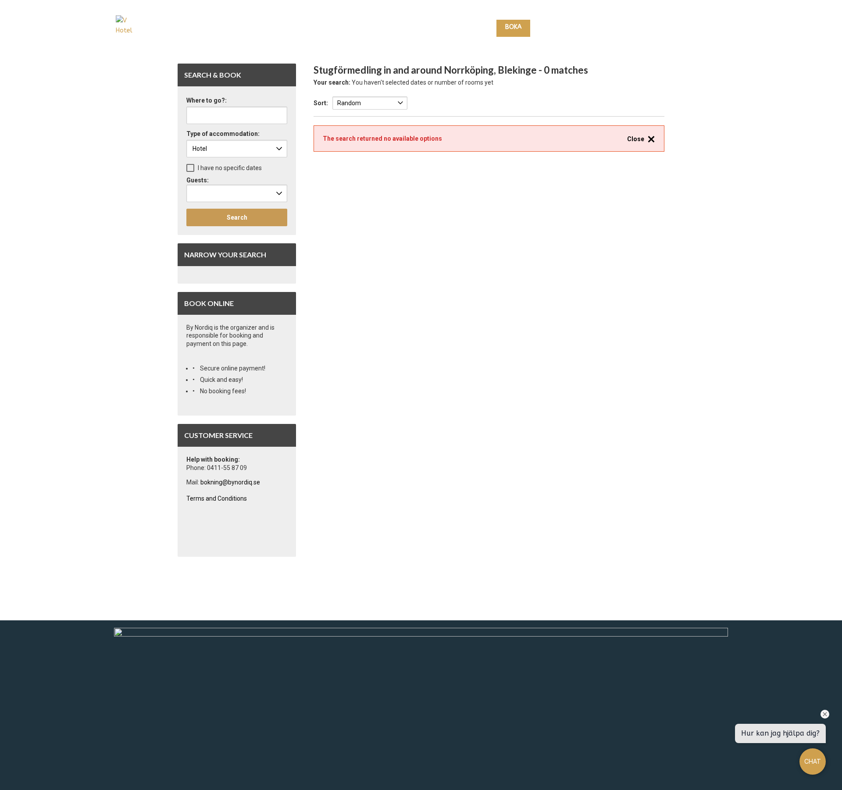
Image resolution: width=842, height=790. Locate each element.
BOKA (513, 27)
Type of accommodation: (223, 134)
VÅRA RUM (556, 27)
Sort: (321, 103)
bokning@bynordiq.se (230, 482)
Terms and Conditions (216, 498)
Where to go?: (206, 100)
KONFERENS (655, 27)
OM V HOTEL (701, 27)
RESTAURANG (609, 27)
